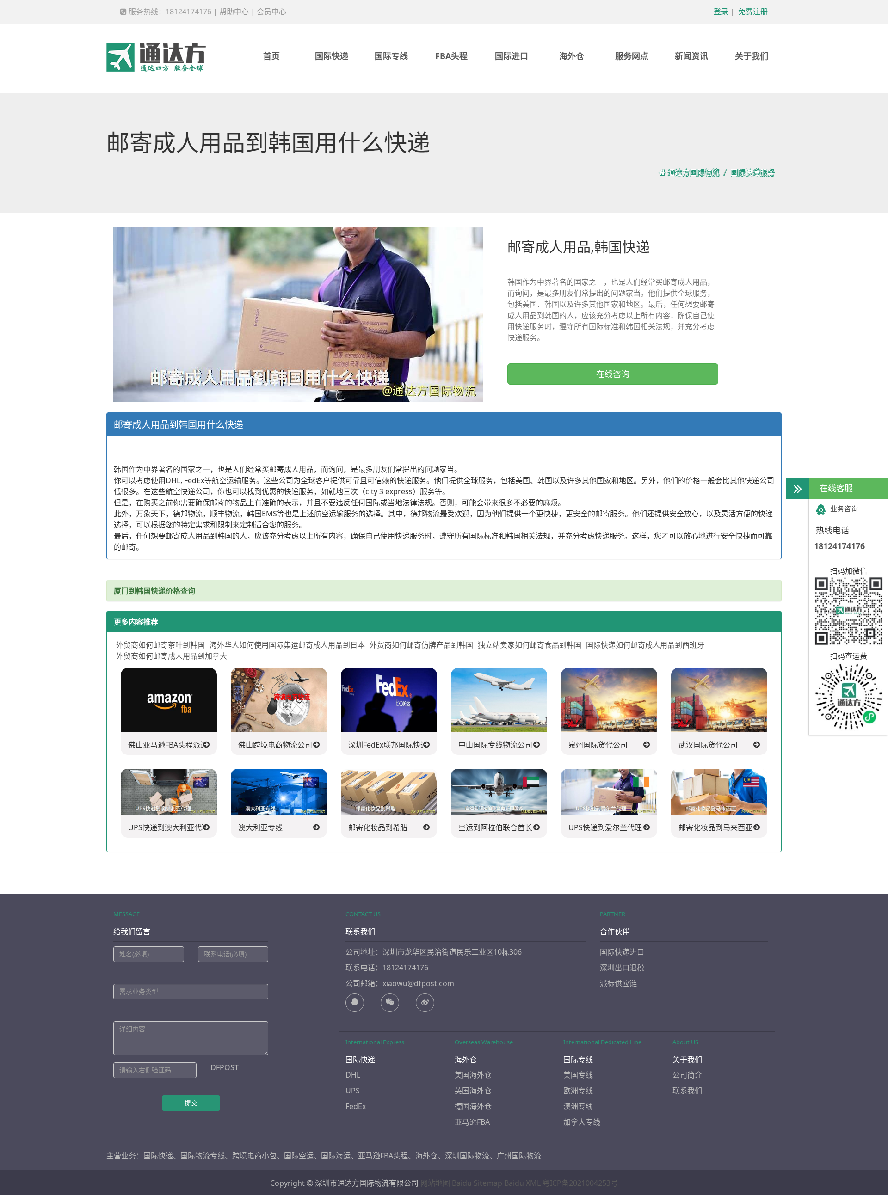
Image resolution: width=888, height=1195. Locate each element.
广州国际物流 (519, 1156)
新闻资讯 (691, 55)
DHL (352, 1075)
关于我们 (751, 55)
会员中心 (271, 11)
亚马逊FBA (472, 1122)
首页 (271, 55)
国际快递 (331, 55)
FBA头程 (451, 55)
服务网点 (631, 55)
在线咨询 (612, 374)
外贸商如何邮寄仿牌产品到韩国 (421, 645)
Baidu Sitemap (477, 1183)
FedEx (355, 1106)
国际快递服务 (752, 172)
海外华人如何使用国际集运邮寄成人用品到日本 (287, 645)
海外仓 (571, 55)
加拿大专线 (581, 1122)
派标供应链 (618, 983)
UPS (352, 1090)
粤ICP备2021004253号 (580, 1183)
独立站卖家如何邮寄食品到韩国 (529, 645)
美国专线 (578, 1075)
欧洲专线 (578, 1090)
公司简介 (687, 1075)
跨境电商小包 (254, 1156)
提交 (191, 1102)
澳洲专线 (578, 1106)
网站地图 (435, 1183)
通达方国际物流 (693, 172)
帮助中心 (234, 11)
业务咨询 (844, 508)
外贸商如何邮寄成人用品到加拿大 (171, 656)
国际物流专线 (202, 1156)
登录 (720, 11)
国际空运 (299, 1156)
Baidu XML (522, 1183)
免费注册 (752, 11)
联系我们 (687, 1090)
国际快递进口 (622, 952)
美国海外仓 (473, 1075)
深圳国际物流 (467, 1156)
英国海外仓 (473, 1090)
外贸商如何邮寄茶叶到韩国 (160, 645)
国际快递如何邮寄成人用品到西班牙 (645, 645)
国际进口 (511, 55)
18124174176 (839, 546)
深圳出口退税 (622, 967)
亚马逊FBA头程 (383, 1156)
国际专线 (391, 55)
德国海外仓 (473, 1106)
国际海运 (336, 1156)
